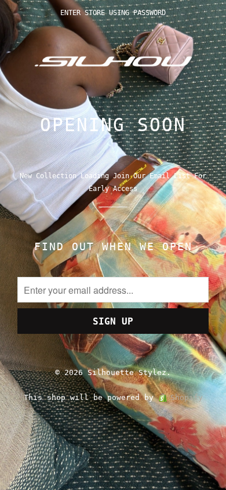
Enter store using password (113, 13)
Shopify (186, 397)
